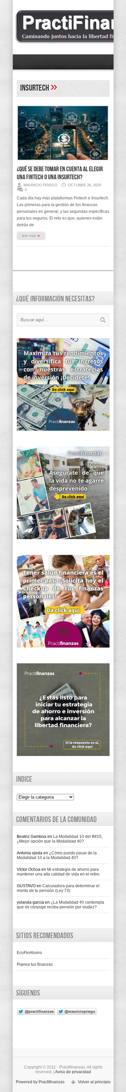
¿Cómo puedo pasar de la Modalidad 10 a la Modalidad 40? (57, 855)
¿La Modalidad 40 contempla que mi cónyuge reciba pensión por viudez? (60, 904)
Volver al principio (94, 1082)
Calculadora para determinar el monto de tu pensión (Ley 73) (58, 888)
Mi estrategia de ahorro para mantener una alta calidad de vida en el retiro (58, 871)
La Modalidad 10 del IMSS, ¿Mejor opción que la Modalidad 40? (59, 839)
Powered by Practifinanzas (40, 1082)
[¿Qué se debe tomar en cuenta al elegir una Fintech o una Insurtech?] (63, 162)
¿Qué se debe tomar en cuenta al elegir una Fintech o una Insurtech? (60, 173)
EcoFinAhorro (29, 952)
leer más (31, 235)
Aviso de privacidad (73, 1072)
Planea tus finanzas (35, 964)
